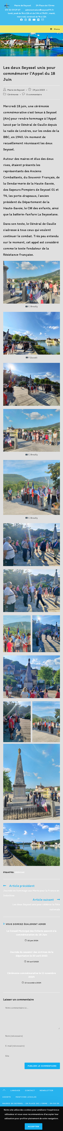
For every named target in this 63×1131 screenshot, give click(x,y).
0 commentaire (34, 94)
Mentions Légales (26, 1097)
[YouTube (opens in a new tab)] (34, 19)
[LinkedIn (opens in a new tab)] (30, 19)
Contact (30, 1090)
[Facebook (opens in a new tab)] (21, 19)
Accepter (33, 1126)
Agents (6, 1097)
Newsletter (46, 1090)
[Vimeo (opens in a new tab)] (38, 19)
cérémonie (19, 872)
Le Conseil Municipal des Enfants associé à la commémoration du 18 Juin (31, 932)
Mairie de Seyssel (16, 89)
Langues (15, 1090)
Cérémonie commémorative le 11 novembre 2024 (31, 974)
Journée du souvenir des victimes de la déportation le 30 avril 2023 (31, 953)
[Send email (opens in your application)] (42, 19)
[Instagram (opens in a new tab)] (26, 19)
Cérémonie (12, 94)
